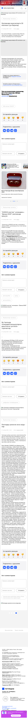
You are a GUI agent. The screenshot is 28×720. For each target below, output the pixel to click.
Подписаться (16, 715)
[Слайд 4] (15, 201)
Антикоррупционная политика (7, 707)
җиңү (16, 295)
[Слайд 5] (17, 201)
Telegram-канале (16, 76)
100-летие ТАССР (8, 106)
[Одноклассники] (8, 130)
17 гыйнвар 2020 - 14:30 (6, 219)
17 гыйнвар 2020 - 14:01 (6, 331)
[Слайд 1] (10, 201)
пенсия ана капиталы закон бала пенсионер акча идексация (13, 597)
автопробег (6, 295)
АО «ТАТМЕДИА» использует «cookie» (9, 709)
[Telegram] (11, 130)
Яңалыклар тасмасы (9, 18)
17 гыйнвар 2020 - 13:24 (6, 430)
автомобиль (7, 300)
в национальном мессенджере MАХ (12, 84)
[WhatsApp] (15, 130)
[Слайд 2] (12, 201)
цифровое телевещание (10, 402)
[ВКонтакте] (4, 130)
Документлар (9, 630)
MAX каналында (7, 95)
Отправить (21, 153)
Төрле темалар (19, 630)
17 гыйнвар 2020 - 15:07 (6, 28)
